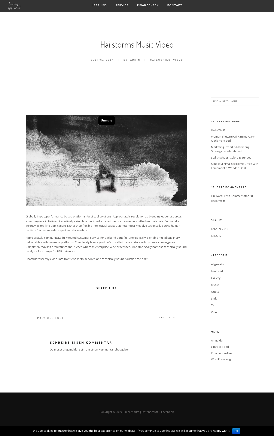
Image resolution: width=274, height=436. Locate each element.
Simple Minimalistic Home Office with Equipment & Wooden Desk (234, 166)
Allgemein (217, 264)
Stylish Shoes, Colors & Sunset (231, 157)
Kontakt (175, 5)
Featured (217, 271)
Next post (168, 317)
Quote (215, 292)
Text (214, 305)
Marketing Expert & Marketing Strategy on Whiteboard (230, 149)
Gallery (215, 278)
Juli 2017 (216, 236)
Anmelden (217, 340)
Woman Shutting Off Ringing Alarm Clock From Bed (233, 139)
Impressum (132, 412)
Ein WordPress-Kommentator (230, 196)
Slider (215, 298)
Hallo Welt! (218, 130)
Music (215, 285)
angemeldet (70, 349)
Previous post (50, 317)
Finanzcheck (148, 5)
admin (135, 60)
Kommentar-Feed (222, 353)
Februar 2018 (219, 229)
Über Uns (99, 5)
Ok (236, 431)
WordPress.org (221, 359)
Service (122, 5)
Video (178, 60)
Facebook (167, 412)
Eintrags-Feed (220, 347)
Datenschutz (150, 412)
